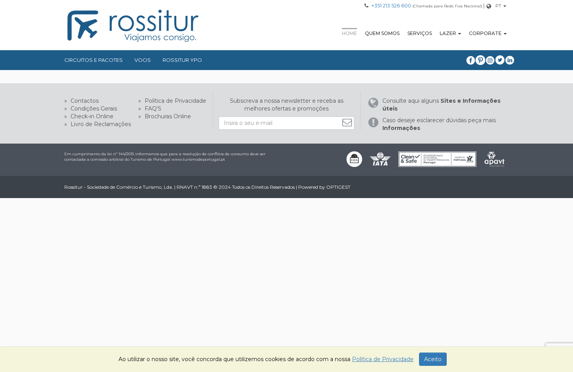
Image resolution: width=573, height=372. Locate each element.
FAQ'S (152, 108)
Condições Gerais (93, 108)
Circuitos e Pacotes (93, 60)
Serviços (419, 33)
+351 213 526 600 (391, 5)
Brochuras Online (167, 116)
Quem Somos (382, 33)
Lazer (448, 33)
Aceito (433, 359)
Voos (142, 60)
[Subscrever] (348, 122)
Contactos (84, 100)
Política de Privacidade (174, 100)
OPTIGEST (338, 187)
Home (349, 33)
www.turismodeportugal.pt (198, 159)
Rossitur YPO (182, 60)
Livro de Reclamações (100, 124)
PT (498, 6)
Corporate (485, 33)
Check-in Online (91, 116)
